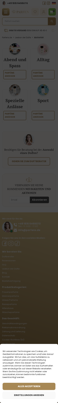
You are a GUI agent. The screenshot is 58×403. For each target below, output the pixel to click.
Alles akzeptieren (29, 386)
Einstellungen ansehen (29, 395)
